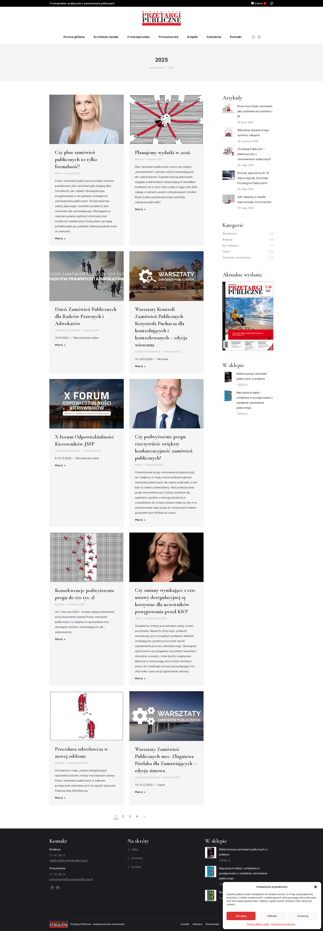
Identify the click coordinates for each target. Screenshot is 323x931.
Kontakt (136, 867)
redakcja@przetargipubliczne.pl (68, 860)
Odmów (272, 916)
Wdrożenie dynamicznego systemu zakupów (253, 133)
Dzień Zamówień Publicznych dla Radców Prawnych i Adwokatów (85, 316)
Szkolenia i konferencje (67, 330)
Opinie (58, 173)
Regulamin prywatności (283, 924)
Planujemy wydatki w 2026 (162, 152)
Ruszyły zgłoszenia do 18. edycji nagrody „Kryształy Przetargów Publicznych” (253, 178)
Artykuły (139, 159)
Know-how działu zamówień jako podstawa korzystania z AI (255, 111)
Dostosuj (302, 916)
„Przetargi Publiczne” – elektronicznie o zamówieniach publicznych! (254, 154)
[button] (315, 887)
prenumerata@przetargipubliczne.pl (258, 18)
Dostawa (137, 858)
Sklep (135, 849)
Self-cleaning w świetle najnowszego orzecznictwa (254, 199)
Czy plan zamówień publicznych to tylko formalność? (76, 159)
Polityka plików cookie (258, 924)
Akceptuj (241, 916)
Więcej (59, 238)
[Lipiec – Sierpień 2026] (248, 316)
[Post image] (228, 108)
